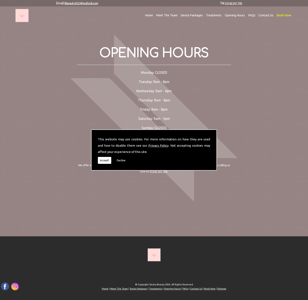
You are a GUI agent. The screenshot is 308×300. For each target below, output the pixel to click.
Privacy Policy (158, 145)
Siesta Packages (192, 15)
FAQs (251, 15)
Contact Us (265, 15)
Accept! (104, 160)
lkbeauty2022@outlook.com (81, 3)
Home (149, 15)
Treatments (214, 15)
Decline (121, 160)
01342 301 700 (233, 3)
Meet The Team (166, 15)
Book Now (284, 15)
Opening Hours (235, 15)
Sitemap (221, 288)
